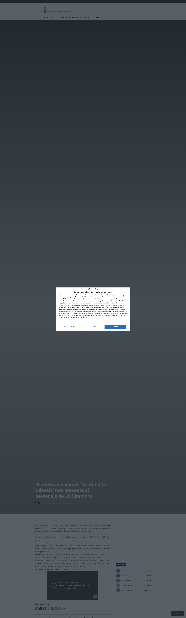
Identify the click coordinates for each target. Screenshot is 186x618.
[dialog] (93, 309)
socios (73, 295)
